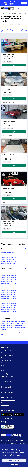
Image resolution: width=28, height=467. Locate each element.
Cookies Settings (14, 464)
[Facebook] (6, 422)
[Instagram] (2, 422)
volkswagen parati (16, 30)
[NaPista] (7, 8)
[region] (14, 455)
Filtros (5, 30)
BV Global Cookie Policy (15, 455)
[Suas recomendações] (18, 8)
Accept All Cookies (14, 460)
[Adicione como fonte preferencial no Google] (14, 427)
